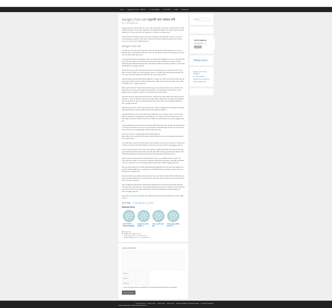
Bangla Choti (127, 232)
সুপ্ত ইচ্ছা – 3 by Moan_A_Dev (138, 203)
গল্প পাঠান (176, 9)
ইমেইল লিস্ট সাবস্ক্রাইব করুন (200, 40)
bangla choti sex (136, 233)
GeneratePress (142, 305)
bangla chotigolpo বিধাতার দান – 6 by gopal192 (136, 237)
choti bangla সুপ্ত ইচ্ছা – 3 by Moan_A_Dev (135, 235)
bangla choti (127, 233)
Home (122, 9)
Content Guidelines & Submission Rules (187, 303)
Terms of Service (140, 303)
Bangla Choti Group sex (201, 79)
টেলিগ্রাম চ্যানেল (185, 9)
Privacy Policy (151, 303)
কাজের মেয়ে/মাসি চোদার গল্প (199, 82)
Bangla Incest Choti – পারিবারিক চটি (136, 9)
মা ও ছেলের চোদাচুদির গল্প (154, 9)
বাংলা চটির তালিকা (167, 9)
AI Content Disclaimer (207, 303)
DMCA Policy (170, 303)
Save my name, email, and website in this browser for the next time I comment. (150, 287)
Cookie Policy (161, 303)
